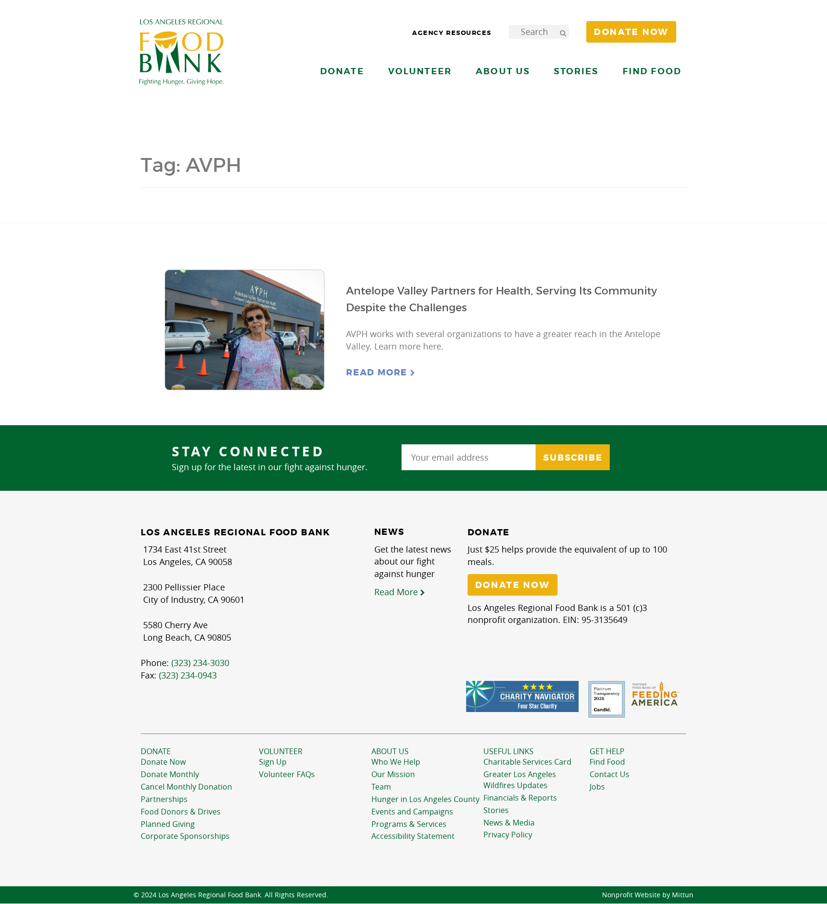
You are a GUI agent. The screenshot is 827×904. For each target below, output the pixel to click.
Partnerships (164, 799)
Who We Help (395, 762)
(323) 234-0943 (188, 675)
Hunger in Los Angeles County (425, 799)
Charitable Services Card (527, 762)
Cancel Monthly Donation (186, 786)
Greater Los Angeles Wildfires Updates (519, 780)
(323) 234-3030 (200, 662)
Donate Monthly (170, 774)
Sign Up (273, 762)
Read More (378, 372)
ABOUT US (390, 751)
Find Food (607, 762)
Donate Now (163, 762)
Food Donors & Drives (181, 811)
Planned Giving (168, 824)
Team (381, 786)
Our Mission (393, 774)
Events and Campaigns (412, 811)
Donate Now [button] (631, 32)
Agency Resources (452, 33)
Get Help (607, 751)
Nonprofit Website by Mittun (647, 894)
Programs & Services (409, 824)
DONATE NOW (512, 585)
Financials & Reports (520, 797)
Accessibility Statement (413, 836)
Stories (576, 71)
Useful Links (508, 751)
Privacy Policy (507, 834)
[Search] (563, 32)
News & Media (509, 822)
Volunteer (280, 751)
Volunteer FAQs (287, 774)
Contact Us (609, 774)
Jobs (597, 786)
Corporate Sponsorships (185, 836)
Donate (156, 751)
